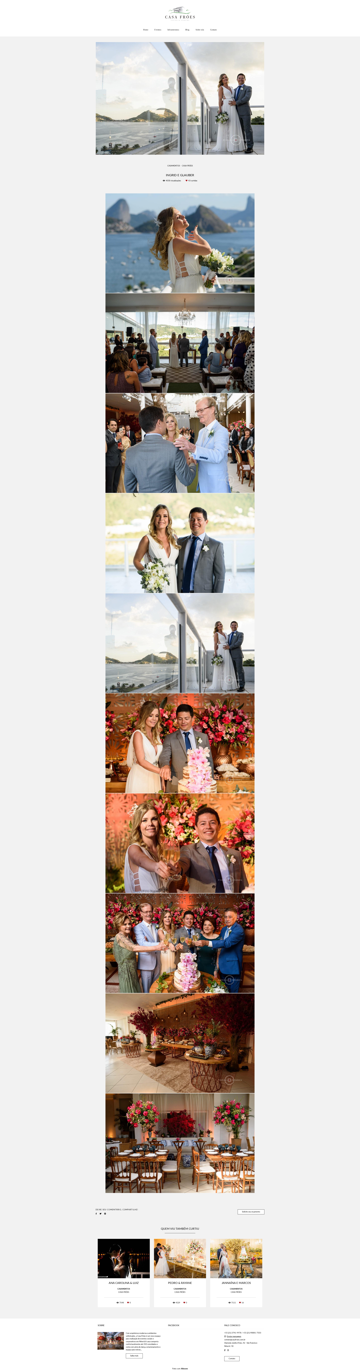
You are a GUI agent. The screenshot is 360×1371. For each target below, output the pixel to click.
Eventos (157, 30)
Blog (187, 30)
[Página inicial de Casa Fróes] (180, 13)
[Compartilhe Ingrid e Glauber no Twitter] (100, 1214)
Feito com (180, 1369)
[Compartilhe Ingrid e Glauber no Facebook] (96, 1214)
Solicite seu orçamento (251, 1212)
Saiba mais (134, 1356)
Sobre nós (200, 30)
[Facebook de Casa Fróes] (224, 1350)
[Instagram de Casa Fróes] (228, 1350)
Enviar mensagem (234, 1337)
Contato (213, 30)
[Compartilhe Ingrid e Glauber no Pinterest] (105, 1214)
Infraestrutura (173, 30)
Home (145, 30)
